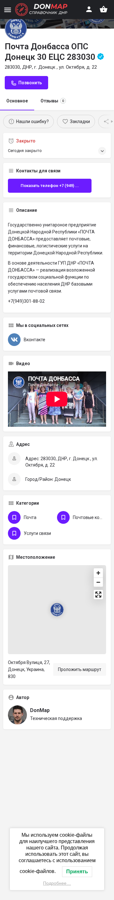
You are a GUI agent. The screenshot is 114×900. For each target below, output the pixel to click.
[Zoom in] (98, 573)
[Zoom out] (98, 582)
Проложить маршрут (79, 669)
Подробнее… (57, 883)
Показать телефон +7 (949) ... (50, 185)
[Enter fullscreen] (98, 594)
